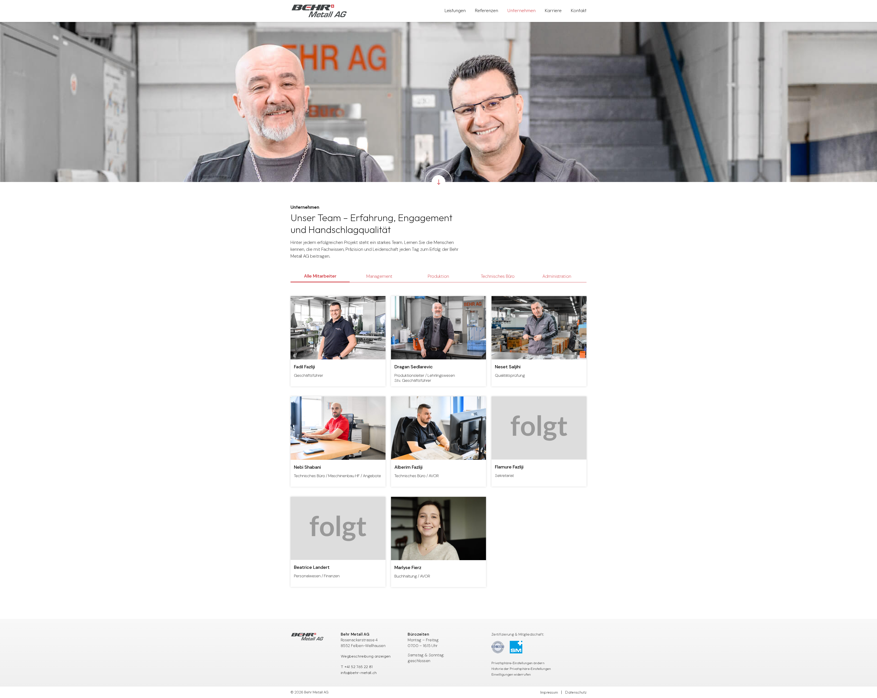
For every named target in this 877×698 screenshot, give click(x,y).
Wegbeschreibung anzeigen (366, 656)
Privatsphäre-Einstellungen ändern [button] (517, 663)
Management (379, 276)
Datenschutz (575, 692)
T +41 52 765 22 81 (357, 666)
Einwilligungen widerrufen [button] (511, 674)
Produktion (438, 276)
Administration (556, 276)
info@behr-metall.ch (359, 672)
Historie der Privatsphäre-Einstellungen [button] (521, 669)
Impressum (549, 692)
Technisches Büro (498, 276)
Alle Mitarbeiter (320, 276)
